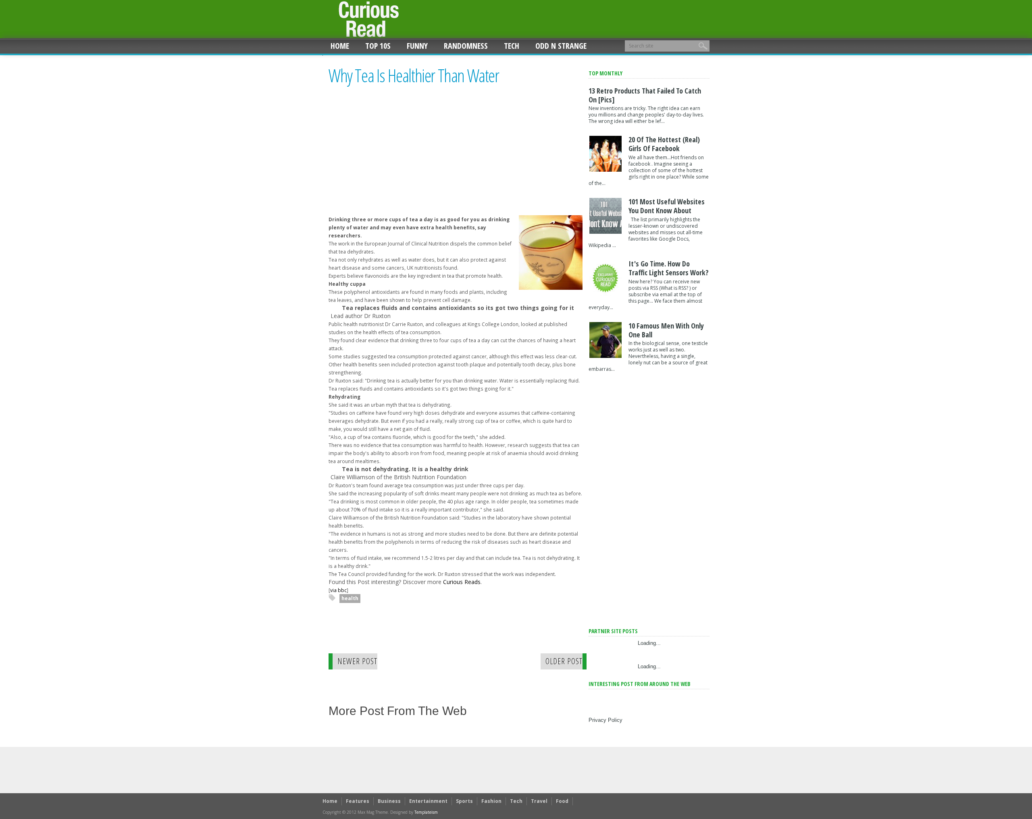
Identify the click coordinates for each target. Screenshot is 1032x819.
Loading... (649, 643)
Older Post (564, 661)
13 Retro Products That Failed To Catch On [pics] (645, 95)
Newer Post (357, 661)
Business (389, 801)
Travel (539, 801)
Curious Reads (462, 582)
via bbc (338, 590)
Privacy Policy (605, 720)
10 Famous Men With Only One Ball (666, 330)
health (349, 598)
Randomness (466, 45)
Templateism (426, 812)
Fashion (491, 801)
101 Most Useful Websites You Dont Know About (666, 206)
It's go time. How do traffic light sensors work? (668, 268)
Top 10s (378, 45)
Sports (464, 801)
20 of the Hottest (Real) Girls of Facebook (664, 144)
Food (562, 801)
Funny (417, 45)
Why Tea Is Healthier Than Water (414, 76)
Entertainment (428, 801)
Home (340, 45)
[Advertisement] (396, 157)
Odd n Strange (561, 45)
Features (357, 801)
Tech (511, 45)
